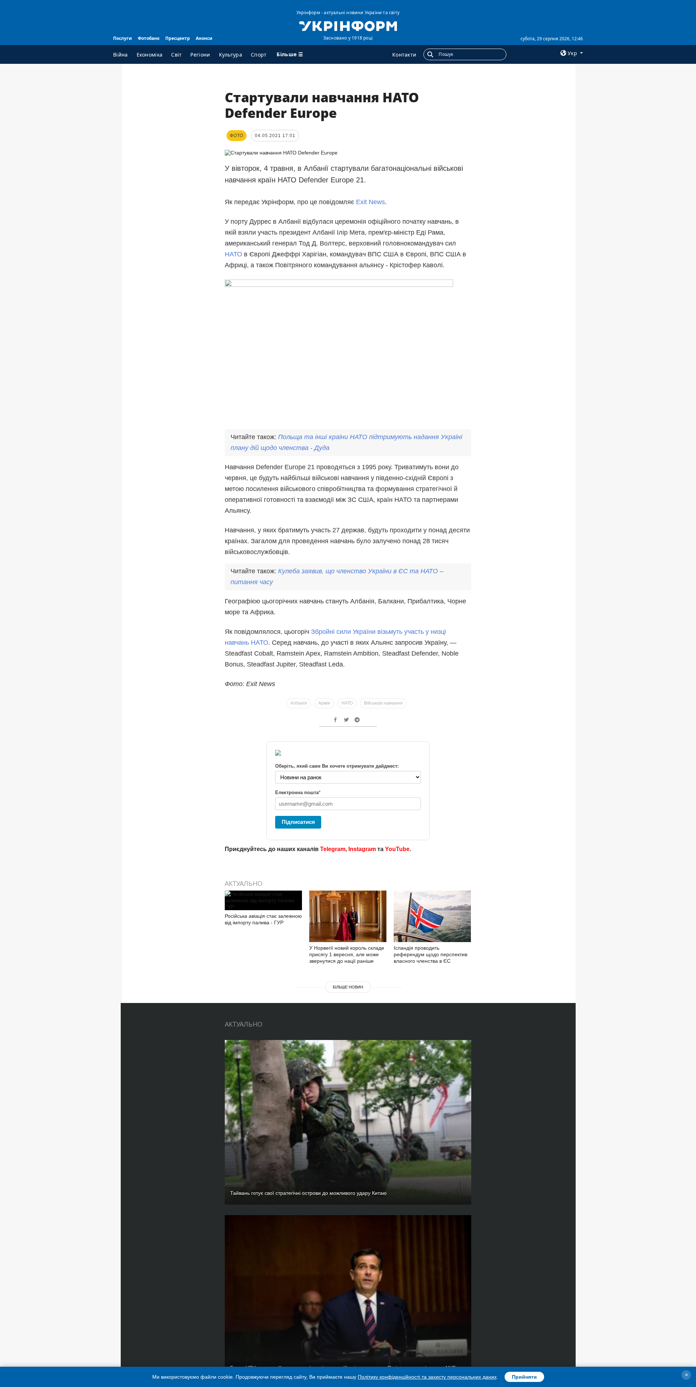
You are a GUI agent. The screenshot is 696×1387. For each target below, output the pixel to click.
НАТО (233, 254)
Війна (120, 54)
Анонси (204, 38)
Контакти (404, 54)
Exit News (370, 202)
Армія (324, 703)
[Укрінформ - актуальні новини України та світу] (348, 25)
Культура (230, 54)
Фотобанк (149, 38)
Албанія (298, 703)
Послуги (122, 38)
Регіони (200, 54)
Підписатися (298, 822)
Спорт (259, 54)
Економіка (150, 54)
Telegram (332, 849)
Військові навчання (383, 703)
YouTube (397, 849)
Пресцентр (177, 38)
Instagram (362, 849)
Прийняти (524, 1377)
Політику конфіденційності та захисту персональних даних (427, 1377)
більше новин (348, 987)
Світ (176, 54)
